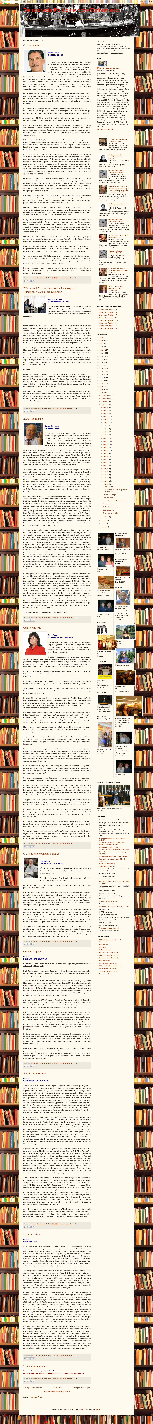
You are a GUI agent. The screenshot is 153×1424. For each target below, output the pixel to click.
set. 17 (106, 447)
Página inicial (57, 1388)
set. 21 (106, 435)
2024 (102, 344)
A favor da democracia (107, 863)
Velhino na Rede (105, 950)
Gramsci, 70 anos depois (108, 901)
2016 (102, 368)
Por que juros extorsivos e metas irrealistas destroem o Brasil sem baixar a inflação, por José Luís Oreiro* (118, 189)
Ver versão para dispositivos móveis (57, 1391)
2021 (102, 353)
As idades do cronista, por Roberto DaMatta (117, 140)
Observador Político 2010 (108, 328)
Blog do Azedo (104, 944)
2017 (102, 365)
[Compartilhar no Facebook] (31, 281)
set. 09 (106, 472)
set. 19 (106, 441)
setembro (105, 405)
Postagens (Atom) (35, 1397)
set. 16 (106, 450)
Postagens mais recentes (33, 1388)
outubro (105, 401)
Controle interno (32, 627)
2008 (102, 393)
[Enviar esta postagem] (76, 278)
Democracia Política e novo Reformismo (71, 10)
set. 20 (106, 438)
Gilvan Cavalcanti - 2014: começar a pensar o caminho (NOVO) (112, 843)
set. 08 (106, 475)
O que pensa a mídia (34, 1366)
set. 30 (106, 407)
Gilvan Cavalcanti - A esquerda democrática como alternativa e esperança (114, 848)
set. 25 (106, 423)
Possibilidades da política (108, 968)
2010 (102, 387)
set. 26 (106, 420)
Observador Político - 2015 (108, 320)
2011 (101, 384)
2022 (102, 350)
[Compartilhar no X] (29, 281)
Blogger (97, 1409)
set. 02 (106, 484)
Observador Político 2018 (108, 312)
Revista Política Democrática (109, 955)
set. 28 (106, 413)
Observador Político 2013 (108, 326)
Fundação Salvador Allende (109, 958)
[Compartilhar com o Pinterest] (34, 281)
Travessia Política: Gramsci (109, 928)
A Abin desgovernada (35, 1073)
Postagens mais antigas (81, 1388)
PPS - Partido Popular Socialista (110, 966)
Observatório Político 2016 (108, 318)
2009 (102, 390)
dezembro (105, 395)
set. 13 (106, 459)
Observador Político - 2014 (108, 323)
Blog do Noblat (104, 960)
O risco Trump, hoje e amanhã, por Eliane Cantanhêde (116, 288)
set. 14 (106, 456)
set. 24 (106, 426)
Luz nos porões (31, 1234)
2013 (102, 377)
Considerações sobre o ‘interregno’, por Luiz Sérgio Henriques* (118, 270)
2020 (102, 356)
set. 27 (106, 416)
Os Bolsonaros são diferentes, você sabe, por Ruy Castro (117, 157)
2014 (102, 374)
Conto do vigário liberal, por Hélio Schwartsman (118, 205)
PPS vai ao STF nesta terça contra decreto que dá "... (115, 491)
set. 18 (106, 444)
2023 (102, 347)
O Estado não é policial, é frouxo (41, 853)
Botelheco (102, 947)
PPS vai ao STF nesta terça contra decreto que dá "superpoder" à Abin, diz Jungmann (49, 290)
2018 (102, 362)
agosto (104, 521)
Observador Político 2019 (108, 310)
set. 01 (106, 517)
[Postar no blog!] (27, 281)
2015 (102, 371)
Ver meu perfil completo (105, 129)
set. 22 (106, 432)
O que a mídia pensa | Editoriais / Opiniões (116, 171)
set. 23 (106, 429)
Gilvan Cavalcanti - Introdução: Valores (113, 856)
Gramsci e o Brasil (105, 974)
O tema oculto (31, 45)
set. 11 (106, 465)
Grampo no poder (32, 951)
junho (104, 527)
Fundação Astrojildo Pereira (109, 952)
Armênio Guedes (105, 879)
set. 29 (106, 410)
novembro (105, 398)
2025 (102, 341)
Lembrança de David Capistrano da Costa (114, 906)
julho (103, 524)
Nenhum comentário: (66, 278)
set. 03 (106, 481)
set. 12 (106, 462)
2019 (102, 359)
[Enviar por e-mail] (25, 281)
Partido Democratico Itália (108, 963)
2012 (102, 381)
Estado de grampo (33, 418)
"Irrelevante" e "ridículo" (107, 866)
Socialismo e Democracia (108, 971)
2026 (102, 338)
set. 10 (106, 469)
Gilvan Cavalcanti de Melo (109, 68)
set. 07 (106, 478)
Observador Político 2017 (108, 315)
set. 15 (106, 453)
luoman (81, 1409)
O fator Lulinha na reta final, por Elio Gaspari (118, 236)
